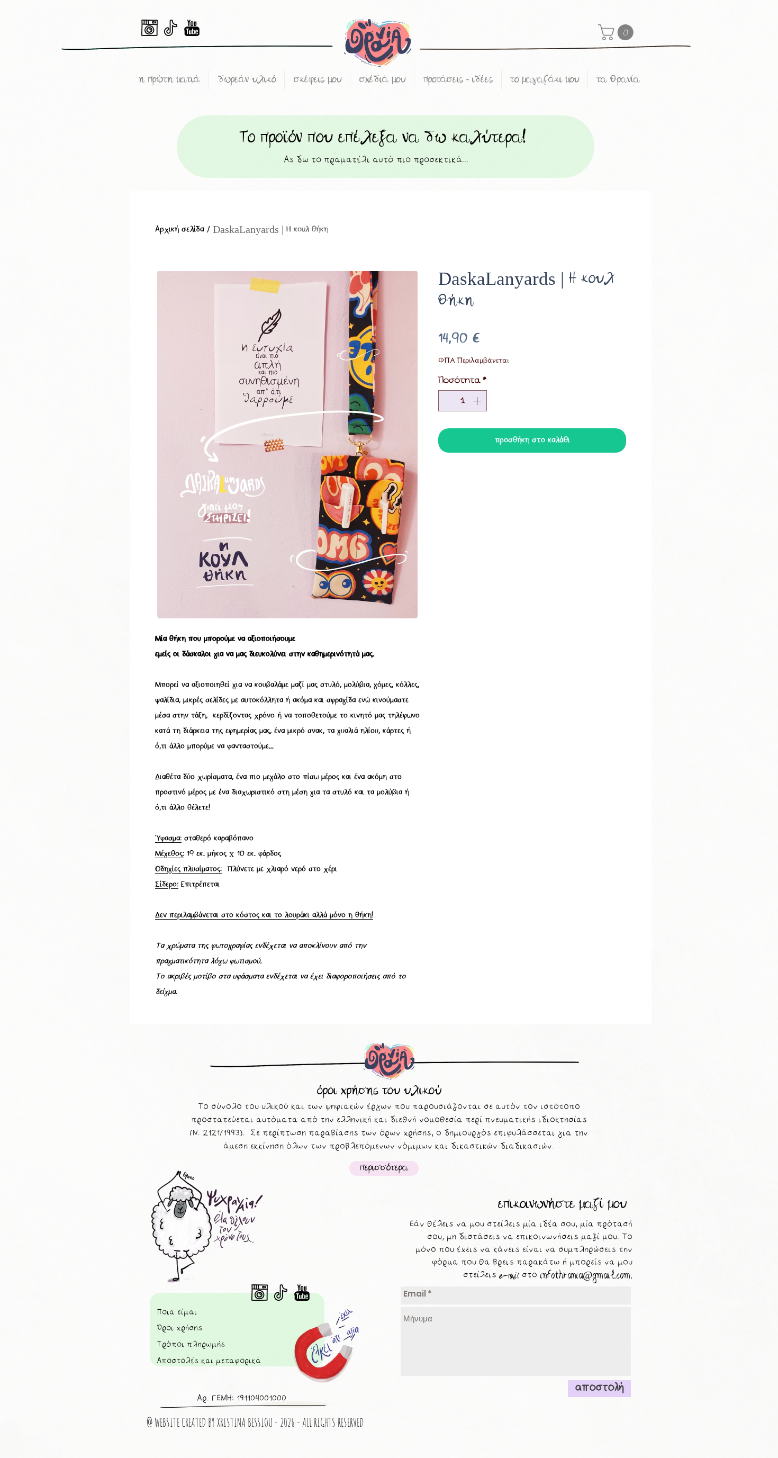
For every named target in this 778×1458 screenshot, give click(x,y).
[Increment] (478, 401)
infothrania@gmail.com (585, 1275)
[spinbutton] (463, 401)
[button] (617, 32)
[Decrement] (447, 401)
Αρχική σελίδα (179, 229)
